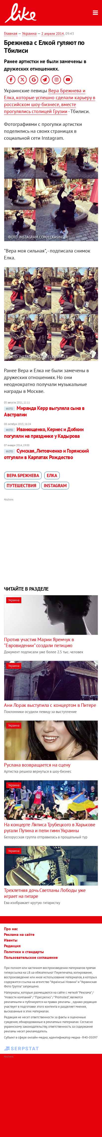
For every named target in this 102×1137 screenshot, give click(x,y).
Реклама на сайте (19, 934)
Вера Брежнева (23, 475)
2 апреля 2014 (52, 33)
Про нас (11, 928)
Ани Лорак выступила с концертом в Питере (50, 705)
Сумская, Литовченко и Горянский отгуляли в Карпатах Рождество (46, 454)
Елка (52, 475)
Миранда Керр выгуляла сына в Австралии (44, 411)
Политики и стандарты (24, 951)
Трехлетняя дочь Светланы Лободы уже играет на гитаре (44, 893)
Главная (10, 33)
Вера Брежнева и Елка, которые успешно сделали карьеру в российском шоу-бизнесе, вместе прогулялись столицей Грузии (49, 101)
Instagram (55, 485)
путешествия (22, 485)
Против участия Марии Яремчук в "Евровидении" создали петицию (39, 642)
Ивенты (10, 940)
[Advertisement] (51, 541)
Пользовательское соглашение (31, 957)
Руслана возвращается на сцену (37, 765)
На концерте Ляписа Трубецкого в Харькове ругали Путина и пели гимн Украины (49, 827)
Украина (29, 33)
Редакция (12, 945)
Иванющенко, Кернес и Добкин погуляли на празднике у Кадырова (43, 432)
